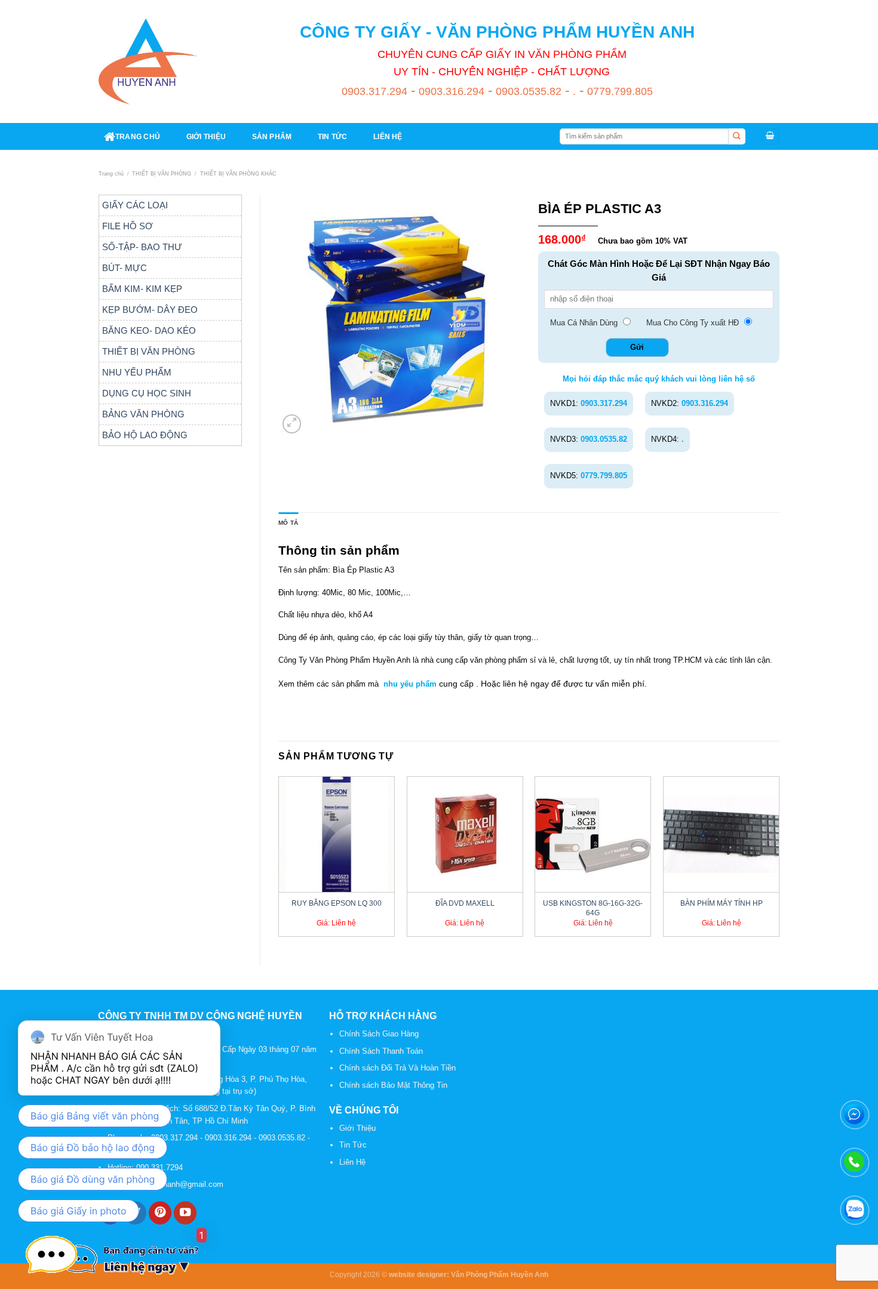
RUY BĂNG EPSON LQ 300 (336, 903)
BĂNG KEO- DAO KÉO (149, 330)
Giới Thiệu (357, 1128)
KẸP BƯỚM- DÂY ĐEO (150, 309)
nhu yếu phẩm (410, 683)
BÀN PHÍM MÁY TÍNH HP (721, 903)
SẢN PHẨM (272, 136)
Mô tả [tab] (288, 522)
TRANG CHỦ (137, 136)
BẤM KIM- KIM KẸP (142, 289)
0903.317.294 (374, 91)
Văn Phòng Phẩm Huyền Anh (499, 1274)
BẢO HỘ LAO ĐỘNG (145, 435)
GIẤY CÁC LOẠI (135, 205)
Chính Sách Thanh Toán (381, 1051)
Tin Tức (353, 1144)
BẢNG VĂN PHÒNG (143, 414)
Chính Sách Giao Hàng (379, 1033)
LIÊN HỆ (388, 136)
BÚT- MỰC (124, 268)
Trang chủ (111, 174)
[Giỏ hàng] (770, 136)
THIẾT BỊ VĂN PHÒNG (161, 174)
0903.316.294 (450, 91)
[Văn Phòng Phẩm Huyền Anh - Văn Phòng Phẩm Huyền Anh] (148, 61)
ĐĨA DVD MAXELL (465, 903)
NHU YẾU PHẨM (136, 372)
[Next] (779, 861)
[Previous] (279, 861)
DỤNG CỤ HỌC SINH (146, 393)
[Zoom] (292, 423)
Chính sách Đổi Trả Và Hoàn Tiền (397, 1067)
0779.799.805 (618, 91)
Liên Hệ (352, 1162)
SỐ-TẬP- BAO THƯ (142, 247)
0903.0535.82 (527, 91)
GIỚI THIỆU (206, 136)
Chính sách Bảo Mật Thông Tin (393, 1085)
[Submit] (737, 136)
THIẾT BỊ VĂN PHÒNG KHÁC (238, 174)
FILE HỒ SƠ (127, 226)
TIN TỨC (333, 136)
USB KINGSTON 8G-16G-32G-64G (593, 907)
